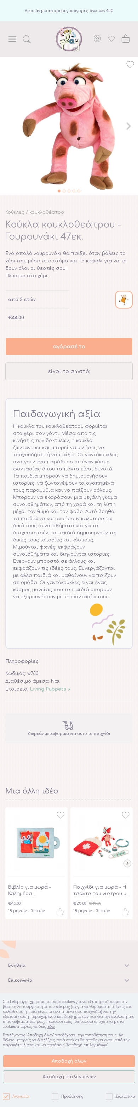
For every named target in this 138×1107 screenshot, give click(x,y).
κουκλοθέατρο (46, 212)
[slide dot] (59, 191)
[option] (69, 126)
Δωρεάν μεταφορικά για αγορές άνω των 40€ (69, 11)
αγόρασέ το (69, 346)
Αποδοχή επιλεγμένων (69, 1076)
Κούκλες (14, 212)
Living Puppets (48, 689)
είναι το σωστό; (69, 371)
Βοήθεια (16, 965)
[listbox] (69, 126)
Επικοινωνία (20, 980)
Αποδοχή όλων (69, 1061)
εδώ (51, 1027)
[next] (128, 126)
